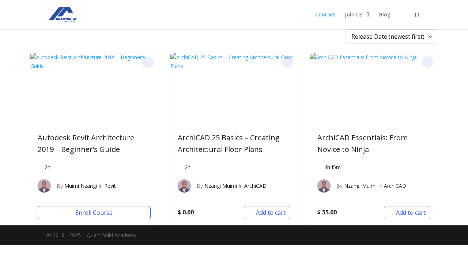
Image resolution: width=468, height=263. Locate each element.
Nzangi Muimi (220, 185)
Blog (384, 15)
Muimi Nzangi (80, 185)
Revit (110, 185)
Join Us (353, 15)
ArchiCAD (255, 185)
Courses (325, 15)
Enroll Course (94, 213)
